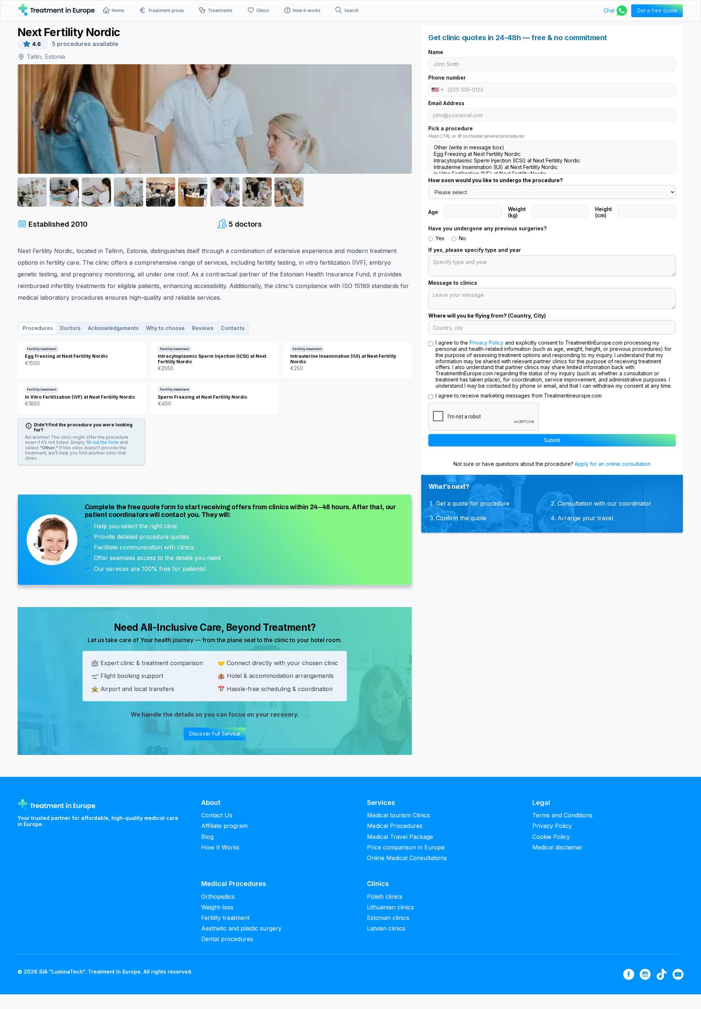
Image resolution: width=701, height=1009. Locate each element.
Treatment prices (166, 10)
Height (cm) (603, 212)
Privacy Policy (486, 342)
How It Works (220, 847)
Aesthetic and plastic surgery (241, 928)
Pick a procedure (450, 128)
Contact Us (216, 815)
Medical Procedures (394, 825)
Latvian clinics (386, 928)
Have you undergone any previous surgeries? (487, 228)
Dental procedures (227, 939)
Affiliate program (224, 825)
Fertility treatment (225, 917)
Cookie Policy (551, 836)
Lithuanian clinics (390, 907)
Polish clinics (384, 896)
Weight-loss (217, 907)
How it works (307, 10)
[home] (56, 10)
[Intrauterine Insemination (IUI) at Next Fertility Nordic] (552, 167)
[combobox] (437, 89)
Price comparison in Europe (406, 847)
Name (435, 52)
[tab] (38, 328)
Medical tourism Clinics (398, 815)
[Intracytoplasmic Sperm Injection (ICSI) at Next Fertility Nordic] (552, 160)
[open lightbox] (215, 119)
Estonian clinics (388, 917)
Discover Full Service (214, 733)
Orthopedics (218, 896)
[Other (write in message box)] (552, 147)
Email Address (446, 103)
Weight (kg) (517, 212)
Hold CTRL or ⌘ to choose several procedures (476, 136)
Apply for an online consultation (612, 464)
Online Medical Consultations (407, 858)
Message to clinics (452, 283)
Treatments (220, 10)
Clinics (262, 10)
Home (118, 10)
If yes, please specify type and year (474, 250)
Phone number (447, 78)
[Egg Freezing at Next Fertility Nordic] (552, 154)
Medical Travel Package (400, 836)
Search (351, 10)
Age (433, 212)
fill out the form (102, 442)
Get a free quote (657, 10)
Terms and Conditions (562, 815)
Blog (207, 836)
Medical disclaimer (557, 847)
